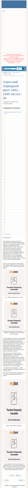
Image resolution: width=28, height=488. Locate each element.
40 (4, 225)
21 (4, 171)
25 (4, 182)
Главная (10, 72)
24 (4, 179)
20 (4, 168)
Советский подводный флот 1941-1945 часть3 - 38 (12, 90)
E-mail (18, 103)
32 (4, 202)
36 (4, 214)
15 (4, 153)
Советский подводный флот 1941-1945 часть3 (12, 113)
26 (4, 185)
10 (4, 139)
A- (24, 78)
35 (4, 211)
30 (4, 196)
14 (4, 151)
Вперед (18, 475)
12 (4, 145)
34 (4, 208)
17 (4, 159)
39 (4, 222)
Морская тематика (7, 74)
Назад (11, 475)
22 (4, 173)
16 (4, 156)
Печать (15, 103)
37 (4, 216)
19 (4, 165)
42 (4, 231)
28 (4, 191)
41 (4, 228)
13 (4, 148)
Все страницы (7, 234)
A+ (21, 78)
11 (4, 142)
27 (4, 188)
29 (4, 194)
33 (4, 205)
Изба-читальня (16, 72)
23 (4, 176)
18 (4, 162)
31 (4, 199)
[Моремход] (9, 2)
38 (4, 219)
